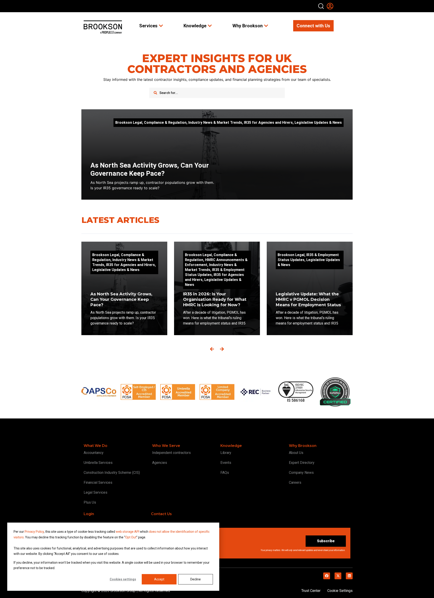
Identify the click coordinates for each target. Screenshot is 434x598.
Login (89, 514)
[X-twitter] (338, 575)
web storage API (128, 531)
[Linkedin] (349, 575)
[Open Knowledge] (210, 25)
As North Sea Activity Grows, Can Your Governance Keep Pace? (149, 169)
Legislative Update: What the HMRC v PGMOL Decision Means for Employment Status (309, 299)
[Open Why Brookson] (266, 25)
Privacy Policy (34, 531)
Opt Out (130, 537)
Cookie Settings (340, 591)
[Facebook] (326, 575)
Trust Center (311, 591)
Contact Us (161, 514)
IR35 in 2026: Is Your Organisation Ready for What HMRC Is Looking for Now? (214, 299)
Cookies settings (123, 579)
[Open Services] (161, 25)
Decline (195, 579)
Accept (159, 579)
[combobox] (217, 93)
